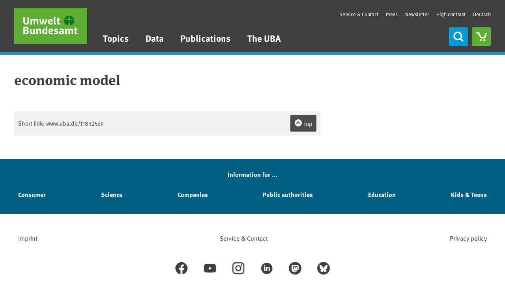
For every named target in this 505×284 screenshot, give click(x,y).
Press (392, 14)
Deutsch (482, 14)
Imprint (27, 238)
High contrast (451, 14)
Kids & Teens (469, 194)
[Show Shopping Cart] (481, 36)
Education (382, 194)
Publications (205, 38)
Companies (193, 194)
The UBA (264, 38)
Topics (116, 38)
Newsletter (417, 14)
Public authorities (288, 194)
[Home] (50, 26)
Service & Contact (358, 14)
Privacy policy (468, 238)
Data (155, 38)
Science (111, 194)
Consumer (32, 194)
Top (307, 123)
